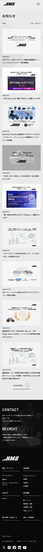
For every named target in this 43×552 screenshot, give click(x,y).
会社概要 (25, 486)
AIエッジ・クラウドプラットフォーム (10, 484)
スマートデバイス (7, 476)
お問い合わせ (6, 536)
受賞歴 (25, 479)
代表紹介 (25, 483)
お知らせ (5, 493)
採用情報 (26, 493)
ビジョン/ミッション (29, 476)
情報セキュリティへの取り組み (27, 541)
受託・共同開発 (28, 517)
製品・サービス (7, 468)
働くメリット (27, 500)
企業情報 (26, 468)
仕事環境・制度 (27, 507)
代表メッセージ (27, 511)
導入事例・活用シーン (9, 517)
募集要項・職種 (27, 504)
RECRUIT (9, 429)
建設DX (4, 479)
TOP (31, 23)
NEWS (4, 498)
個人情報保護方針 (8, 541)
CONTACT (10, 409)
